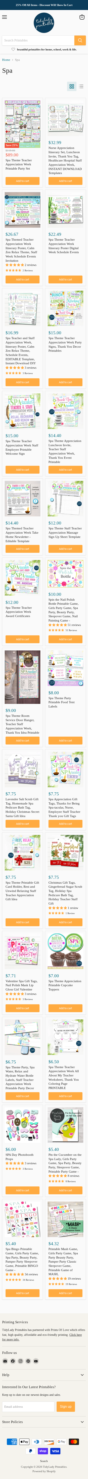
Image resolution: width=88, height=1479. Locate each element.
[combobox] (38, 40)
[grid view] (71, 86)
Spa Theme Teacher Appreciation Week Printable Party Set (19, 164)
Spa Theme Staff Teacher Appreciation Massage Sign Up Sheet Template (65, 532)
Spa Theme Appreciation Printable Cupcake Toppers (64, 985)
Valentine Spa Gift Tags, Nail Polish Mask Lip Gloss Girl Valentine (22, 985)
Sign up (66, 1407)
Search (44, 1461)
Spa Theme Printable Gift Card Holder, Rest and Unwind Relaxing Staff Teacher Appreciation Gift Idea (22, 891)
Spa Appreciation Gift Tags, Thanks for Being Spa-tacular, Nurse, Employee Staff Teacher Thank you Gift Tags (64, 807)
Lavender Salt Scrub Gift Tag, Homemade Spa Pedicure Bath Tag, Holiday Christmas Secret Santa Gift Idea (22, 807)
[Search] (80, 40)
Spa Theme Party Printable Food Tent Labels (61, 702)
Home (6, 59)
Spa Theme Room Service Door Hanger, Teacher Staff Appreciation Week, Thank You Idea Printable (22, 724)
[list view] (81, 86)
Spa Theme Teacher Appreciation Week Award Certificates (19, 612)
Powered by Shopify (44, 1471)
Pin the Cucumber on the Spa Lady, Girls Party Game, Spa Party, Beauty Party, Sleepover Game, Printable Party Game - (65, 1163)
